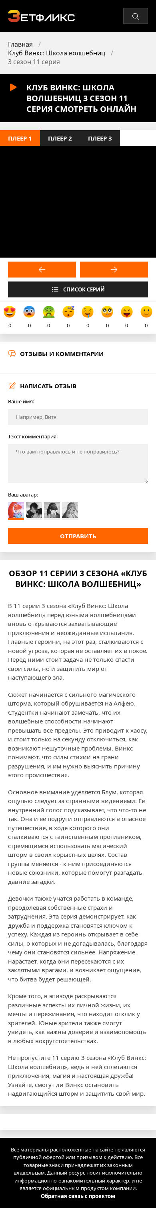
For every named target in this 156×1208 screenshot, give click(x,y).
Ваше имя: (21, 401)
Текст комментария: (33, 436)
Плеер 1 (20, 138)
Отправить (78, 536)
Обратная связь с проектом (78, 1196)
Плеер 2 (60, 138)
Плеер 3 (100, 138)
